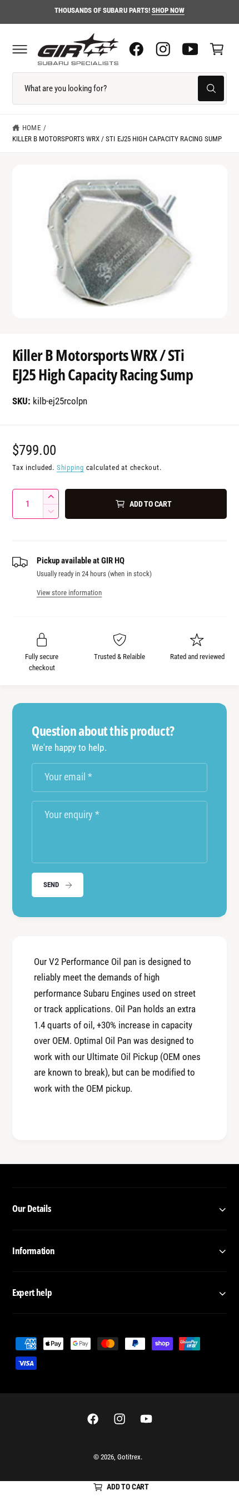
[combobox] (119, 88)
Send (50, 884)
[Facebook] (136, 49)
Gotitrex (129, 1457)
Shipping (70, 467)
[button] (19, 49)
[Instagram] (163, 49)
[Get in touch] (190, 49)
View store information (69, 592)
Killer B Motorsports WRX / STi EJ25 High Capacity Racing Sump (117, 139)
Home (31, 127)
